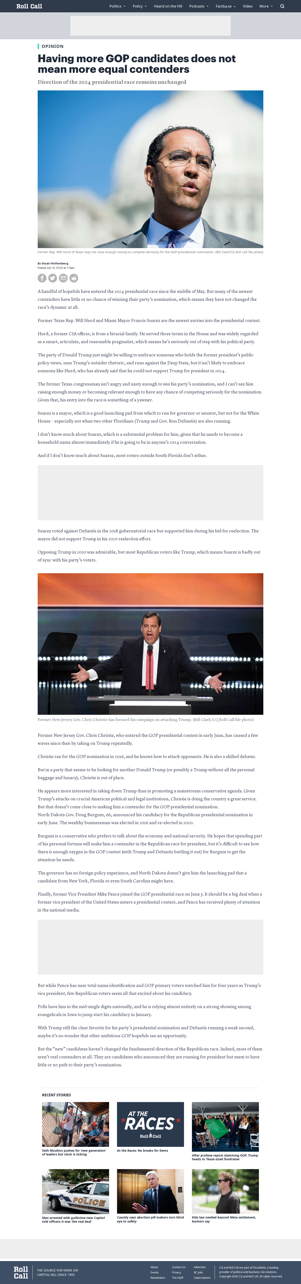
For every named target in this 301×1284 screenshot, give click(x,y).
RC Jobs (198, 1272)
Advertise (200, 1267)
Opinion (53, 46)
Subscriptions (202, 1278)
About (154, 1267)
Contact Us (179, 1267)
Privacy (176, 1272)
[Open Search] (282, 6)
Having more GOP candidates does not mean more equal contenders (137, 64)
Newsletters (157, 1278)
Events (154, 1272)
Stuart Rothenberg (55, 263)
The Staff (177, 1278)
